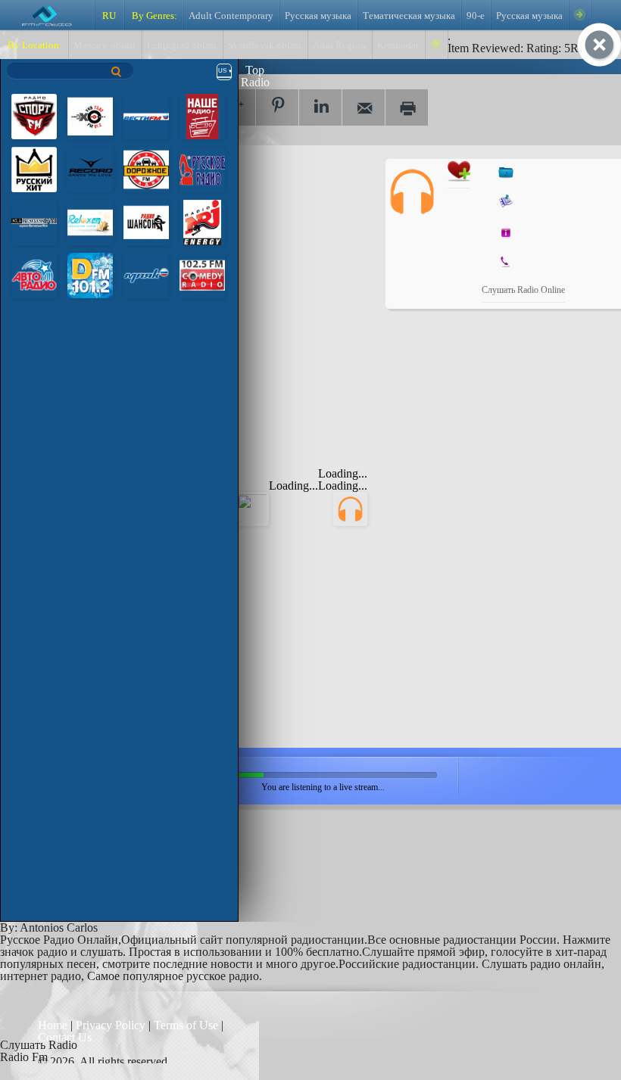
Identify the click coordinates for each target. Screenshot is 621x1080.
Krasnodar (398, 45)
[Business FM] (34, 221)
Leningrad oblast (182, 45)
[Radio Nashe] (202, 115)
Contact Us (65, 1037)
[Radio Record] (90, 168)
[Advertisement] (257, 253)
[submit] (116, 71)
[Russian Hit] (34, 168)
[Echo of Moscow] (90, 115)
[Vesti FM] (146, 115)
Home (54, 1025)
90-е (476, 16)
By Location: (33, 45)
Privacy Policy (110, 1025)
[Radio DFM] (90, 274)
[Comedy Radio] (202, 274)
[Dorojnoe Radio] (146, 168)
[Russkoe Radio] (202, 168)
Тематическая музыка (409, 16)
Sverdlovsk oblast (264, 45)
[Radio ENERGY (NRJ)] (202, 221)
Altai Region (339, 45)
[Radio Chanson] (146, 221)
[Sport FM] (34, 115)
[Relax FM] (90, 221)
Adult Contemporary (231, 16)
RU (109, 16)
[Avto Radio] (34, 274)
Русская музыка (318, 16)
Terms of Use (187, 1025)
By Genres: (153, 16)
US (222, 70)
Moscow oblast (104, 45)
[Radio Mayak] (146, 274)
